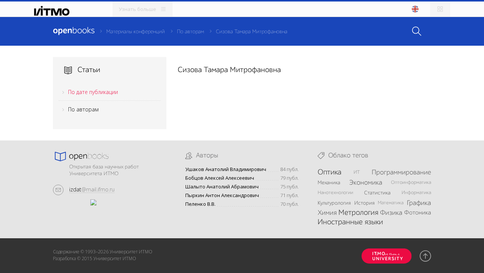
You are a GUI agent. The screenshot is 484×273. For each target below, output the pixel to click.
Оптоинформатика (411, 182)
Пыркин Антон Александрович (222, 195)
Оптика (329, 172)
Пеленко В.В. (200, 204)
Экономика (365, 182)
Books (74, 30)
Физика (391, 213)
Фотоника (417, 213)
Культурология (334, 203)
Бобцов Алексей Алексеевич (219, 178)
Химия (327, 213)
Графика (419, 203)
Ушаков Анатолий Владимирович (225, 169)
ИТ (357, 172)
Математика (390, 203)
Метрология (358, 213)
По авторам (190, 31)
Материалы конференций (135, 31)
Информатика (416, 192)
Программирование (401, 172)
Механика (329, 182)
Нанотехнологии (335, 192)
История (364, 203)
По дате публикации (93, 92)
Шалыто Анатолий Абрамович (222, 186)
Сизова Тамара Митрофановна (251, 31)
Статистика (377, 193)
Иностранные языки (350, 222)
